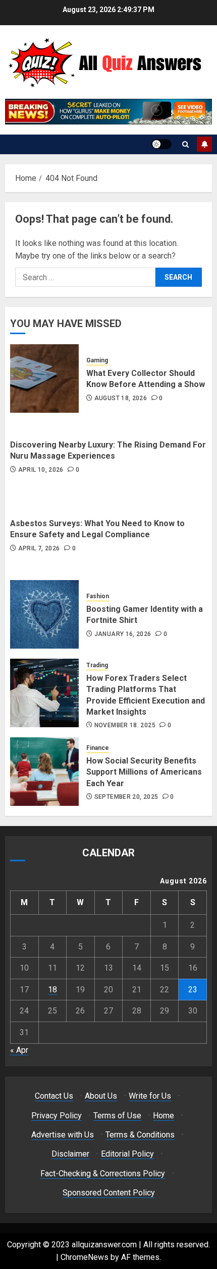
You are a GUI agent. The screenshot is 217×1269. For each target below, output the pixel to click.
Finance (97, 747)
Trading (97, 665)
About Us (101, 1096)
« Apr (19, 1050)
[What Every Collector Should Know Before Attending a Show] (44, 378)
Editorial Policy (127, 1154)
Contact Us (54, 1096)
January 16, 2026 (122, 634)
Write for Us (150, 1096)
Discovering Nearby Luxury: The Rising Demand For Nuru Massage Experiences (108, 450)
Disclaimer (70, 1154)
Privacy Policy (56, 1115)
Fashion (97, 596)
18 (52, 989)
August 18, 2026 (120, 398)
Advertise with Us (62, 1134)
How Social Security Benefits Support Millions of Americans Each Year (144, 772)
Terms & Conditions (140, 1134)
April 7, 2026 (39, 548)
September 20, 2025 (126, 796)
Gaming (97, 360)
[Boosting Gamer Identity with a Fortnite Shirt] (44, 614)
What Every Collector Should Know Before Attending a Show (145, 378)
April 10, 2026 (41, 469)
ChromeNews (84, 1257)
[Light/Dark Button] (161, 144)
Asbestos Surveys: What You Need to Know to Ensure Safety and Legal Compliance (97, 529)
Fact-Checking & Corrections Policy (102, 1173)
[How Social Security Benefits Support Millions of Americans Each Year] (44, 771)
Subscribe (204, 144)
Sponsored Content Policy (109, 1192)
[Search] (185, 144)
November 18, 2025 (124, 725)
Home (163, 1115)
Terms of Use (117, 1115)
